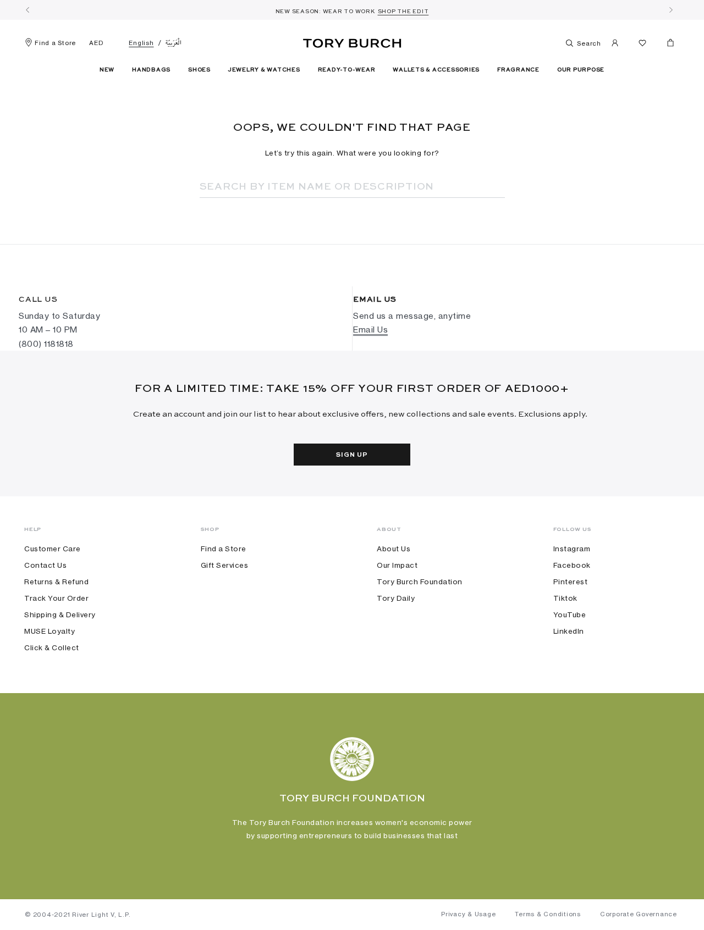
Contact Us (45, 565)
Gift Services (225, 565)
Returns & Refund (56, 581)
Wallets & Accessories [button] (436, 70)
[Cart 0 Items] (666, 45)
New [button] (107, 70)
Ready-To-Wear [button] (347, 70)
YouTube (569, 614)
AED (96, 43)
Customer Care (52, 548)
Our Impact (397, 565)
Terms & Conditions (548, 914)
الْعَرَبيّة (174, 43)
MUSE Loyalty (49, 631)
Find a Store (55, 43)
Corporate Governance (638, 914)
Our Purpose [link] (580, 70)
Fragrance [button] (518, 70)
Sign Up (351, 455)
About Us (393, 548)
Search (588, 43)
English (141, 43)
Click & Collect (51, 647)
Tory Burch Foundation (420, 581)
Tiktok (565, 598)
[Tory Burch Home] (352, 41)
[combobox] (337, 186)
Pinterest (570, 581)
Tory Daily (396, 598)
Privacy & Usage (468, 914)
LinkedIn (568, 631)
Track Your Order (56, 598)
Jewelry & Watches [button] (264, 70)
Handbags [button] (151, 70)
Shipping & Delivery (60, 614)
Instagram (572, 548)
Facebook (572, 565)
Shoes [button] (199, 70)
